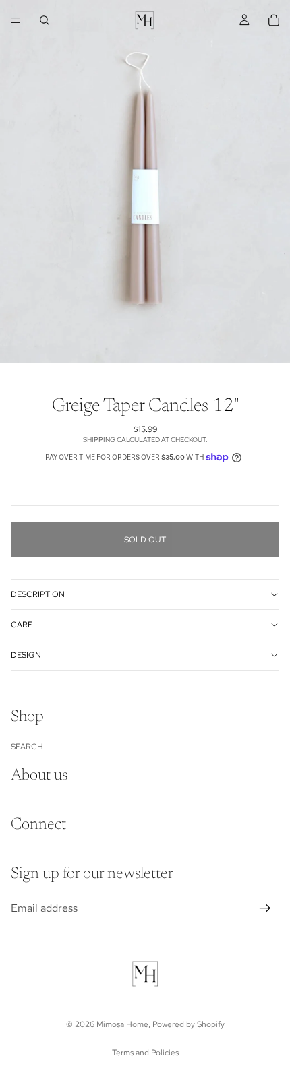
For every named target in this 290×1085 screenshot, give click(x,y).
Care (21, 624)
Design (26, 655)
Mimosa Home (122, 1024)
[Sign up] (265, 908)
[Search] (44, 20)
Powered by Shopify (188, 1024)
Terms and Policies (145, 1052)
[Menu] (15, 20)
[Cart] (274, 20)
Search (27, 746)
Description (38, 594)
